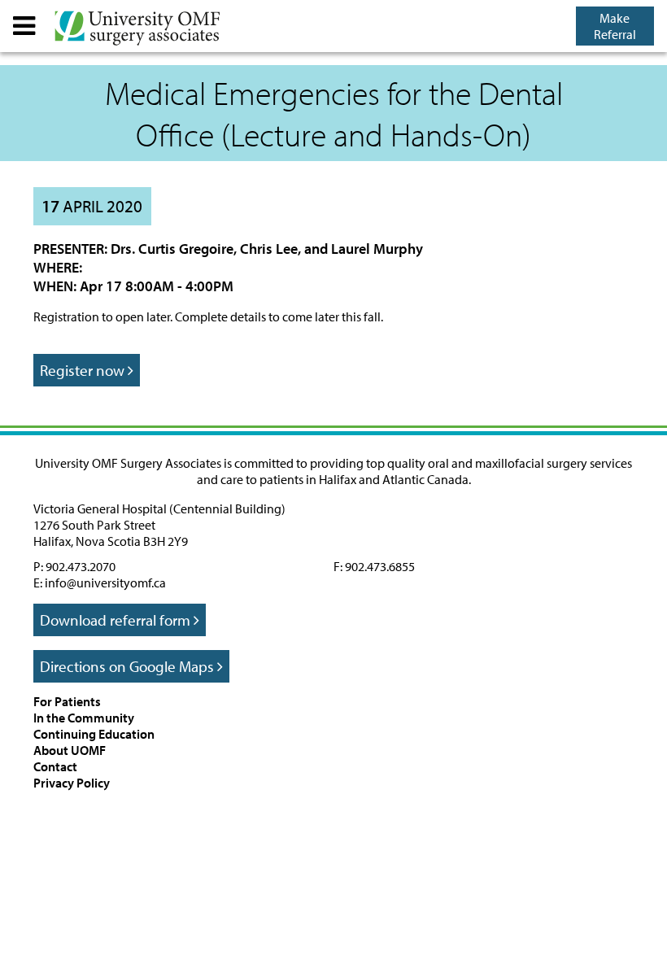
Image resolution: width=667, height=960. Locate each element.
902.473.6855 (380, 566)
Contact (55, 766)
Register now (84, 370)
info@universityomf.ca (105, 582)
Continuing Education (94, 734)
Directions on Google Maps (128, 666)
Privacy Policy (71, 783)
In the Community (83, 717)
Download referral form (117, 620)
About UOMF (69, 750)
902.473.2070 (81, 566)
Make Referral (615, 26)
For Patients (67, 701)
